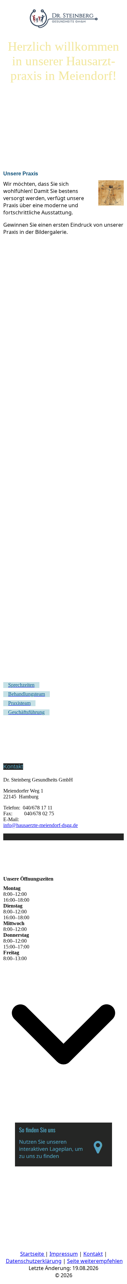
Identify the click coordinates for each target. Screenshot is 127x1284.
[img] (63, 16)
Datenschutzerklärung (34, 1261)
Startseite (32, 1253)
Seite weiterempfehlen (95, 1261)
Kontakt (93, 1253)
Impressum (63, 1253)
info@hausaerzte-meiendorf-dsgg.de (40, 825)
